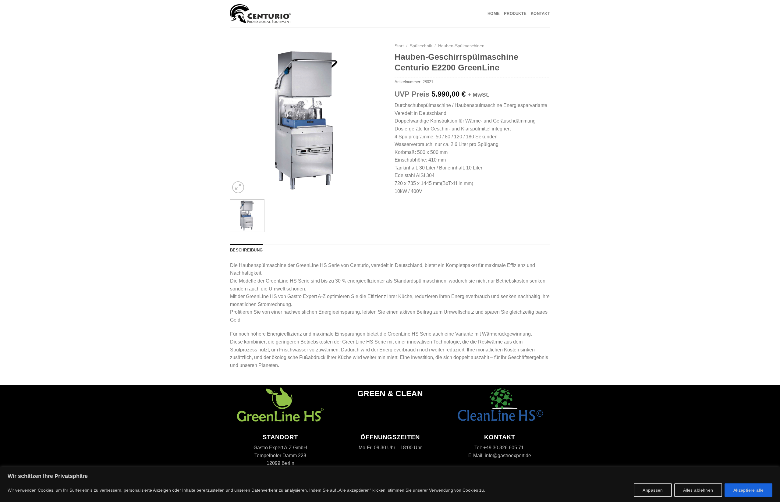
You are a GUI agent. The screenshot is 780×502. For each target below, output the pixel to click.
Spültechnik (421, 46)
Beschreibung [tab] (246, 250)
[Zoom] (238, 187)
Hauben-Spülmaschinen (461, 46)
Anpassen (653, 490)
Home (494, 13)
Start (399, 46)
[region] (390, 484)
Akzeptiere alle (748, 490)
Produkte (515, 13)
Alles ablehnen (698, 490)
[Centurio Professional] (260, 13)
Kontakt (540, 13)
